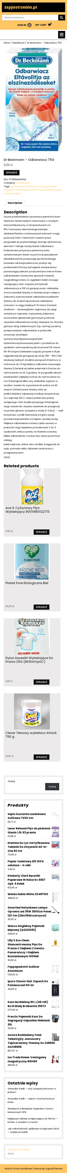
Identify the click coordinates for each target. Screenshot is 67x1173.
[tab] (61, 34)
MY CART (43, 25)
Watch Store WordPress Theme (23, 1168)
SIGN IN (24, 25)
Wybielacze (18, 42)
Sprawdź (11, 172)
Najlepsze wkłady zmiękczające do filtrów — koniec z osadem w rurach (33, 1120)
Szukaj (11, 781)
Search (61, 17)
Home (7, 42)
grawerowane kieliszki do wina (28, 186)
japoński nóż (34, 189)
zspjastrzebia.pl (20, 7)
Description (15, 203)
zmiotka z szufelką (18, 1149)
